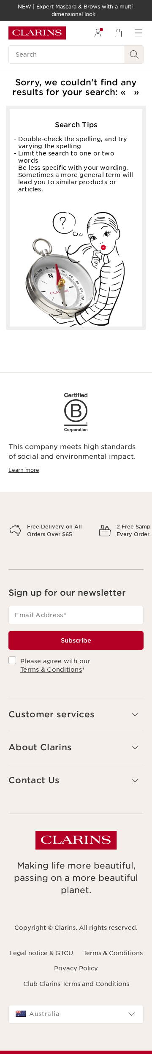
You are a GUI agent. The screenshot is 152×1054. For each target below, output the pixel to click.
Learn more (23, 470)
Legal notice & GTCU (41, 982)
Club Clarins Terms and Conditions (76, 1013)
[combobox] (76, 1043)
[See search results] (134, 54)
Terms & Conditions (51, 699)
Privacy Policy (76, 997)
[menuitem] (98, 33)
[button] (76, 743)
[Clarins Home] (37, 33)
